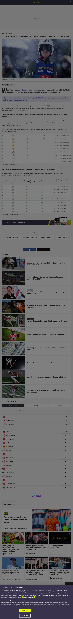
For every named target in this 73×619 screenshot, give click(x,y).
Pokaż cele (25, 615)
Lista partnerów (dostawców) (9, 606)
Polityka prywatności (28, 597)
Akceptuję (25, 610)
